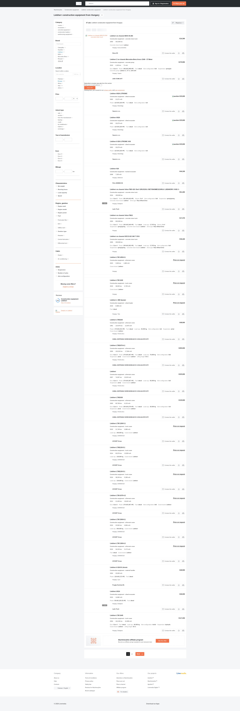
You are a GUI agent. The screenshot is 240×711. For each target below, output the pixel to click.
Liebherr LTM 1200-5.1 (118, 423)
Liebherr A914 (115, 591)
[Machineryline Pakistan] (64, 3)
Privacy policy (89, 681)
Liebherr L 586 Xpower (118, 300)
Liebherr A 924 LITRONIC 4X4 (120, 141)
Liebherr (113, 371)
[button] (178, 53)
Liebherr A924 (115, 117)
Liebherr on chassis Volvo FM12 (121, 215)
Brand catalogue (90, 690)
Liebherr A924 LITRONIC (118, 93)
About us (56, 678)
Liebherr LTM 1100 (116, 280)
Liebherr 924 (114, 168)
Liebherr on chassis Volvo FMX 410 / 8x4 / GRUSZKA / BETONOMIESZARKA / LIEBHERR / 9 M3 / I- (144, 189)
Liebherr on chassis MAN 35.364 (121, 36)
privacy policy (108, 90)
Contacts (56, 684)
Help (55, 681)
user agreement (119, 90)
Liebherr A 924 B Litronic (119, 567)
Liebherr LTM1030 (116, 397)
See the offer (162, 641)
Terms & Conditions (91, 678)
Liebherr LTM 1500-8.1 (118, 519)
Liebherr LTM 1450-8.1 (118, 257)
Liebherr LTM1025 (116, 320)
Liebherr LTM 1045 (116, 615)
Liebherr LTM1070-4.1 (117, 345)
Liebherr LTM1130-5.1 (117, 447)
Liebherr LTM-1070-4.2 (118, 495)
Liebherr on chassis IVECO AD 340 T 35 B (125, 236)
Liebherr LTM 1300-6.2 (118, 543)
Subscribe (90, 87)
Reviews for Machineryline (93, 687)
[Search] (87, 3)
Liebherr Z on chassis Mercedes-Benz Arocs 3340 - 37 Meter (131, 59)
